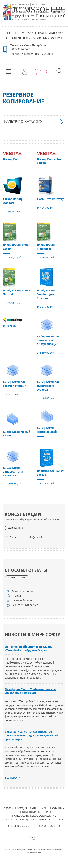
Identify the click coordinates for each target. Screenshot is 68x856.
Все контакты (14, 528)
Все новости (12, 777)
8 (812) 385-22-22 (18, 825)
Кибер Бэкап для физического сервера (48, 386)
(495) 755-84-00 (44, 54)
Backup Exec (11, 159)
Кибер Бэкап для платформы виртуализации (48, 340)
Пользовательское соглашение (34, 815)
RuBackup (9, 325)
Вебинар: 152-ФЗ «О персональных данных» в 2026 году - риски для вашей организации (32, 735)
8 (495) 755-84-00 (50, 825)
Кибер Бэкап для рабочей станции (14, 384)
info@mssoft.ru (37, 537)
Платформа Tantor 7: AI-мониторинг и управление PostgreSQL (30, 691)
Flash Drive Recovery (50, 199)
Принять (58, 11)
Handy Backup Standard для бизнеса (46, 294)
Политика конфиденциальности (40, 810)
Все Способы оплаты (17, 578)
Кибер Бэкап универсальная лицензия (13, 471)
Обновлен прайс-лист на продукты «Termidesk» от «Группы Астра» (28, 648)
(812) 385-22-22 (20, 49)
